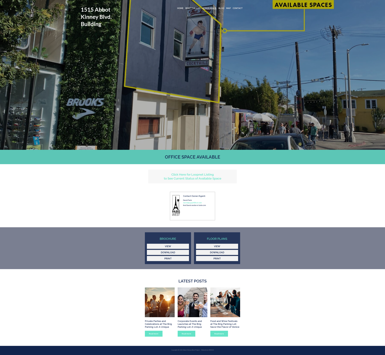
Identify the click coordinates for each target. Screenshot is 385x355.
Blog (221, 8)
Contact (238, 8)
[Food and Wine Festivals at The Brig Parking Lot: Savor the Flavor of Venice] (225, 302)
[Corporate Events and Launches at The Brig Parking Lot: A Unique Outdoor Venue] (192, 302)
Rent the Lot (192, 8)
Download (168, 252)
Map (228, 8)
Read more (153, 334)
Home (180, 8)
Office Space (209, 8)
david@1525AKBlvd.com (192, 203)
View (168, 246)
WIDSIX (211, 350)
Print (168, 258)
